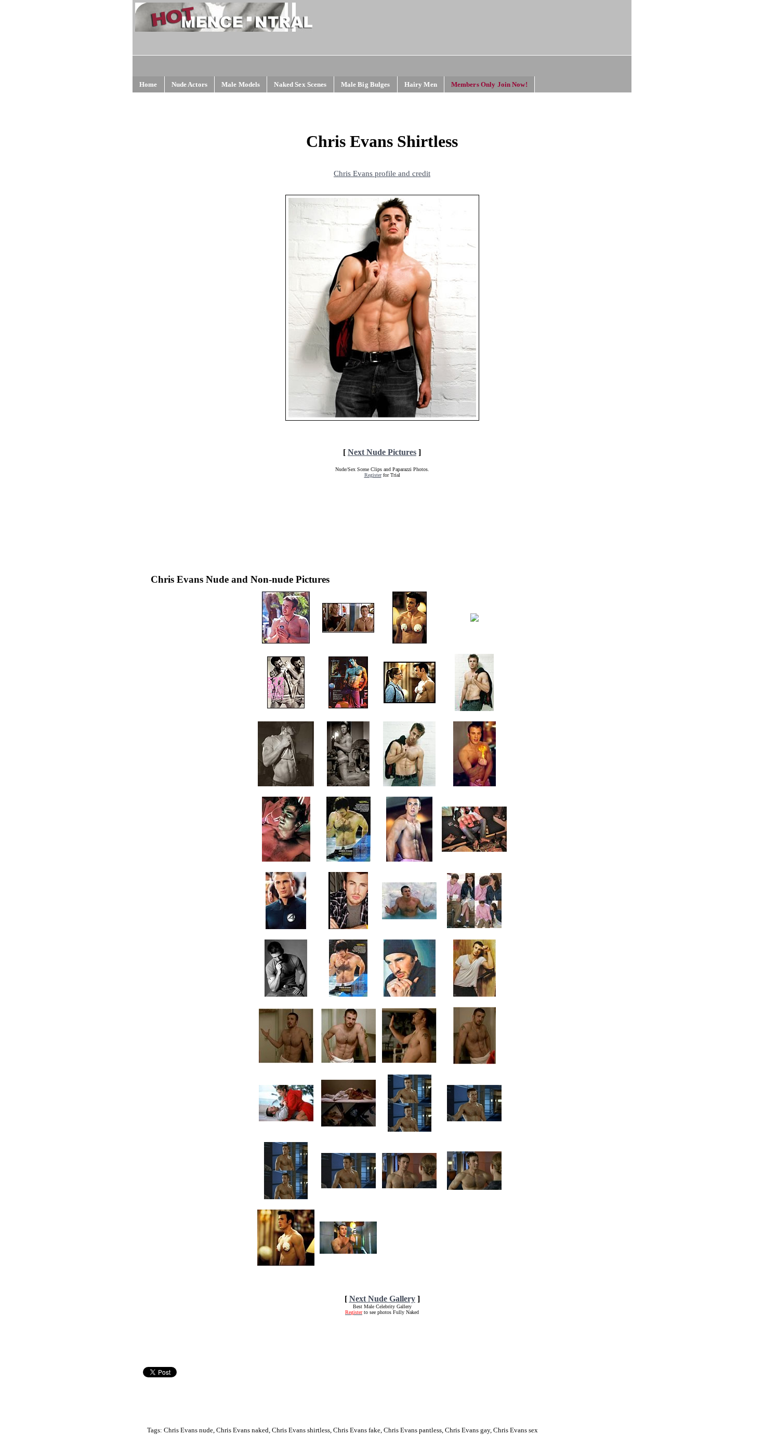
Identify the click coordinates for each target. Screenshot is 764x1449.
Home (148, 84)
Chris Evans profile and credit (382, 173)
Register (372, 475)
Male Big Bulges (365, 84)
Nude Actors (189, 84)
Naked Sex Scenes (300, 84)
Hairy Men (420, 84)
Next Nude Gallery (382, 1298)
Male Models (240, 84)
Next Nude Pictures (382, 452)
